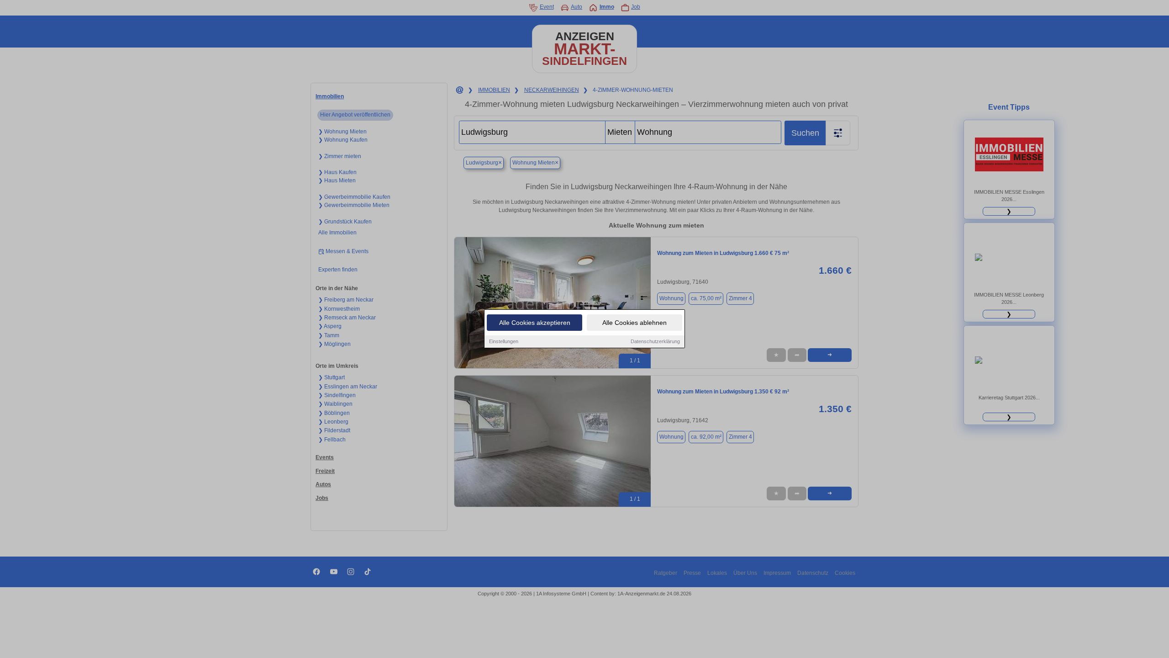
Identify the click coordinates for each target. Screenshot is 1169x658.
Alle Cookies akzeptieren (534, 322)
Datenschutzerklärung (655, 341)
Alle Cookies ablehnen (634, 322)
